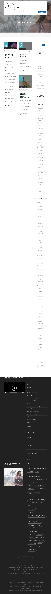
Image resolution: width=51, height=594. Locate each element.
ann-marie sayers (40, 210)
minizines (29, 416)
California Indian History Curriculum (34, 398)
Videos (41, 567)
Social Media (29, 445)
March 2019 (40, 172)
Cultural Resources (40, 232)
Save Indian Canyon (40, 312)
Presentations (40, 296)
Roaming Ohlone (30, 434)
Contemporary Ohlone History (33, 406)
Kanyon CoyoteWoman (32, 414)
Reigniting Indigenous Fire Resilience (35, 432)
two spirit (40, 543)
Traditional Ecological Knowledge (36, 540)
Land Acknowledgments (36, 514)
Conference (40, 226)
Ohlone (40, 291)
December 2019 (40, 154)
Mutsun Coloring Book (32, 419)
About (28, 384)
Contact (28, 403)
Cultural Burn (40, 228)
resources (31, 534)
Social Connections (31, 442)
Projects (22, 48)
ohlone (31, 521)
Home (28, 456)
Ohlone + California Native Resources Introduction (35, 425)
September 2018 (40, 190)
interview (32, 509)
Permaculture (40, 293)
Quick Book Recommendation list (40, 58)
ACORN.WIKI (40, 202)
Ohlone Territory (35, 525)
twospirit (31, 546)
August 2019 (40, 164)
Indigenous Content (39, 495)
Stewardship (31, 537)
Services (28, 440)
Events (35, 491)
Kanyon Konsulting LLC (12, 7)
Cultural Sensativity (40, 236)
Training (40, 326)
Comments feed (40, 365)
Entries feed (40, 362)
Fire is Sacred (40, 255)
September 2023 (40, 119)
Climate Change (40, 220)
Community (31, 482)
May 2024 (40, 115)
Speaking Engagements (40, 322)
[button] (14, 388)
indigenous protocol (36, 499)
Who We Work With (10, 48)
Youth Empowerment (40, 348)
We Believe (29, 450)
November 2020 (40, 138)
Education (40, 247)
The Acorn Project (31, 448)
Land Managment (40, 280)
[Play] (5, 392)
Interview (40, 270)
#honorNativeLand (36, 468)
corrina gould (31, 485)
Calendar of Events (31, 395)
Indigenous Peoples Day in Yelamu (40, 74)
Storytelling (40, 538)
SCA (40, 316)
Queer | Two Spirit (40, 302)
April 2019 (40, 170)
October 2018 (40, 187)
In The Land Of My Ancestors (33, 411)
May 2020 (40, 145)
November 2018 (40, 183)
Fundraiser (40, 258)
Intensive (40, 268)
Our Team (29, 429)
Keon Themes (39, 590)
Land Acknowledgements (40, 275)
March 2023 (40, 128)
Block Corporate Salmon (32, 392)
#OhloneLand (31, 471)
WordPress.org (40, 367)
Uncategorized (40, 328)
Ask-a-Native (29, 390)
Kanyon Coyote (8, 50)
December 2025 (40, 109)
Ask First (40, 213)
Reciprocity (40, 306)
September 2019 (40, 161)
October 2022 (40, 131)
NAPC (40, 288)
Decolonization (40, 244)
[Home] (22, 34)
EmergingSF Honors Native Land (10, 56)
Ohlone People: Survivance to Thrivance (17, 582)
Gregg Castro (30, 408)
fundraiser (30, 493)
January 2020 (40, 150)
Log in (40, 359)
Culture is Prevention (40, 241)
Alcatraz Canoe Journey (40, 205)
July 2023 (40, 122)
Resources (23, 87)
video (40, 331)
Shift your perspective (33, 453)
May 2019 (40, 167)
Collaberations (40, 223)
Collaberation (41, 480)
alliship (38, 471)
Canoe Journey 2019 (31, 400)
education (31, 488)
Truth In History (32, 543)
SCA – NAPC (29, 437)
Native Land (36, 519)
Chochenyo (40, 216)
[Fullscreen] (23, 392)
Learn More (42, 12)
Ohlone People (38, 521)
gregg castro (40, 261)
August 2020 (40, 142)
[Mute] (21, 392)
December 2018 (40, 179)
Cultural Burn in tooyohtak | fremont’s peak (40, 87)
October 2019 (40, 157)
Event (40, 253)
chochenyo (30, 479)
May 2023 (40, 125)
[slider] (13, 392)
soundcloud (40, 318)
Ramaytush (33, 531)
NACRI (28, 422)
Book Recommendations (34, 476)
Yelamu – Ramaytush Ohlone (40, 343)
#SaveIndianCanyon (31, 382)
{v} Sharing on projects (25, 55)
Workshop (40, 338)
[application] (14, 388)
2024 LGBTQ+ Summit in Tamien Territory (40, 80)
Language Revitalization (40, 285)
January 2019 (40, 175)
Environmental (40, 250)
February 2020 (40, 147)
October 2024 (40, 113)
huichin (30, 495)
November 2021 (40, 134)
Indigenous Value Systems (40, 264)
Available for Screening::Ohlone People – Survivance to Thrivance (40, 67)
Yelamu (32, 549)
